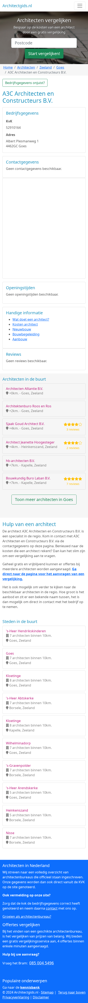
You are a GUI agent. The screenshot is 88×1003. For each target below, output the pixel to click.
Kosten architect (25, 324)
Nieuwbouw (21, 329)
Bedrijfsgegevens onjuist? (25, 83)
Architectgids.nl (17, 5)
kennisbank (30, 987)
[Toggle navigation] (80, 6)
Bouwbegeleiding (25, 334)
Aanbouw (19, 339)
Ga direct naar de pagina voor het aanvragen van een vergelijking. (43, 574)
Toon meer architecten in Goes (44, 499)
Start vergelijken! (44, 53)
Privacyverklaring (15, 997)
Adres (10, 134)
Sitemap (47, 992)
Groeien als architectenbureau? (26, 916)
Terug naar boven (72, 992)
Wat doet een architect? (30, 319)
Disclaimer (41, 997)
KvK (9, 121)
